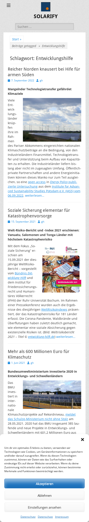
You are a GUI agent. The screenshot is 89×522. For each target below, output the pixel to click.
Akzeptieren (44, 483)
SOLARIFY (46, 16)
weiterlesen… (34, 195)
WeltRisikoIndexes (54, 309)
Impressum (62, 517)
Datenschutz (28, 517)
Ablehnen (45, 495)
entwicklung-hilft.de (41, 337)
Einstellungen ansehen (44, 507)
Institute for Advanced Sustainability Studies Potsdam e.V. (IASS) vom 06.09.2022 (44, 191)
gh (41, 80)
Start (16, 39)
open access (37, 182)
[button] (82, 439)
